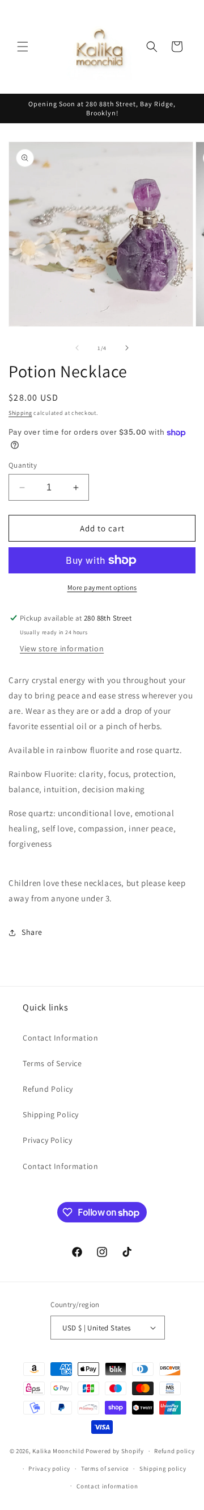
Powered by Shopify (115, 1451)
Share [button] (32, 932)
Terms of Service (52, 1063)
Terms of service (105, 1468)
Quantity (22, 465)
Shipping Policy (51, 1114)
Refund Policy (48, 1089)
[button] (22, 46)
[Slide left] (77, 347)
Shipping (20, 413)
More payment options (102, 587)
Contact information (107, 1486)
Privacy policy (49, 1468)
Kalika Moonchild (58, 1451)
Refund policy (174, 1451)
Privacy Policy (47, 1140)
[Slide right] (126, 347)
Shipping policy (162, 1468)
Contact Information (60, 1038)
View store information (62, 648)
